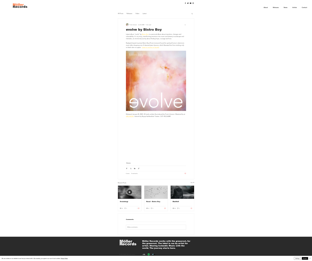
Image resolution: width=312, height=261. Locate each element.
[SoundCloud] (143, 254)
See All (192, 182)
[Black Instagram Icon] (193, 3)
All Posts (120, 13)
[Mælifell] (182, 192)
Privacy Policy (64, 258)
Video (137, 13)
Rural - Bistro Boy (153, 201)
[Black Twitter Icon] (188, 3)
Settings (297, 258)
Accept (305, 258)
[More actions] (185, 25)
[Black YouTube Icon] (190, 3)
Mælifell (176, 201)
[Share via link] (138, 168)
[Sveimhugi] (129, 192)
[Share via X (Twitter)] (130, 168)
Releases (129, 13)
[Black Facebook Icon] (185, 3)
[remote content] (156, 138)
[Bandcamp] (153, 254)
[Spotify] (148, 254)
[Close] (310, 258)
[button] (192, 13)
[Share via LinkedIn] (134, 168)
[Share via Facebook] (126, 168)
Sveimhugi (124, 201)
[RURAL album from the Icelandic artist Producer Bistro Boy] (156, 192)
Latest (144, 13)
